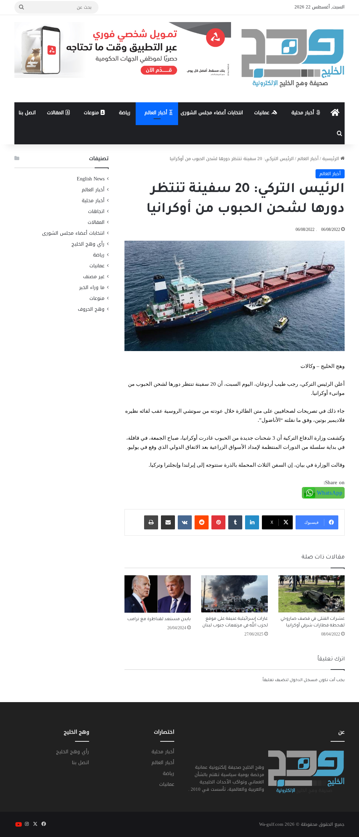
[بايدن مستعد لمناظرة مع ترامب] (157, 594)
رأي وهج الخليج (88, 244)
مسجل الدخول (304, 680)
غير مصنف (93, 276)
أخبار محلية (303, 112)
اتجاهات (96, 211)
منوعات (92, 112)
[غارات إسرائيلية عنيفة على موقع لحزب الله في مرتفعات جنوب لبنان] (234, 594)
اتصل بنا (27, 112)
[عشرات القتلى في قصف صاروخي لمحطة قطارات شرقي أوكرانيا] (311, 594)
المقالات (56, 112)
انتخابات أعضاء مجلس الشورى (212, 112)
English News (90, 179)
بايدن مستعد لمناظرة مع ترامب (159, 619)
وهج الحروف (91, 309)
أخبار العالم (156, 112)
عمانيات (262, 112)
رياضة (124, 112)
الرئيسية (331, 158)
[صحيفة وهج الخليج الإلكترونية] (293, 58)
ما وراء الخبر (91, 287)
